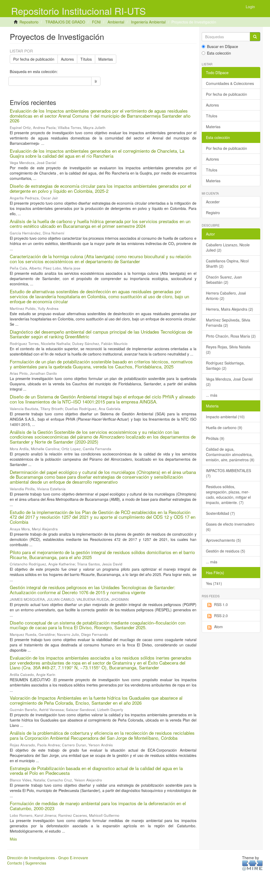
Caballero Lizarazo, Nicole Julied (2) (228, 247)
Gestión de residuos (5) (225, 551)
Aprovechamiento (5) (223, 540)
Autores (67, 59)
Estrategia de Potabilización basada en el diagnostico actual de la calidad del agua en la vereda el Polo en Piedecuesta (96, 770)
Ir (96, 81)
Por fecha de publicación (33, 59)
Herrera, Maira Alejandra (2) (229, 309)
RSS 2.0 (221, 615)
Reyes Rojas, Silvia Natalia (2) (228, 349)
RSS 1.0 (221, 604)
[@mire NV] (252, 865)
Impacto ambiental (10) (225, 416)
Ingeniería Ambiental (148, 22)
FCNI (96, 22)
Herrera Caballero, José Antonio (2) (226, 295)
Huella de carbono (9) (224, 427)
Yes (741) (214, 583)
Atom (218, 626)
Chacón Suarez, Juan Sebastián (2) (224, 279)
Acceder (213, 201)
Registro (213, 212)
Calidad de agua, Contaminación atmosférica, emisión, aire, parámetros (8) (230, 454)
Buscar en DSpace (222, 46)
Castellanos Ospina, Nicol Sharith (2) (227, 263)
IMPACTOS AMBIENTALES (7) (228, 473)
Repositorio (29, 22)
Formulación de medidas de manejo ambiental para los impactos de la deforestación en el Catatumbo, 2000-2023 (98, 805)
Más (13, 839)
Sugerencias (35, 863)
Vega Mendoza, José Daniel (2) (229, 381)
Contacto (14, 863)
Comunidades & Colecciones (230, 83)
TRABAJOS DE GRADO (65, 22)
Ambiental (116, 22)
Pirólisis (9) (215, 438)
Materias (105, 59)
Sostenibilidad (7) (220, 513)
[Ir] (255, 36)
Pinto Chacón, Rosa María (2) (231, 336)
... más (211, 395)
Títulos (86, 59)
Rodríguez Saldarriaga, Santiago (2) (225, 365)
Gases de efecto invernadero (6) (230, 526)
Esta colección (219, 53)
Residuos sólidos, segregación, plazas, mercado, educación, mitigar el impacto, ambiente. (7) (228, 494)
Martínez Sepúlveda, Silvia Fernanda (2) (228, 322)
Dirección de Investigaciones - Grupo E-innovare (47, 857)
